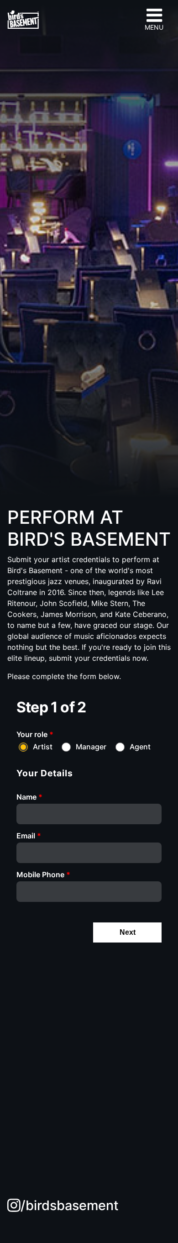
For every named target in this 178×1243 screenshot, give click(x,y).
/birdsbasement (70, 1205)
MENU (154, 27)
